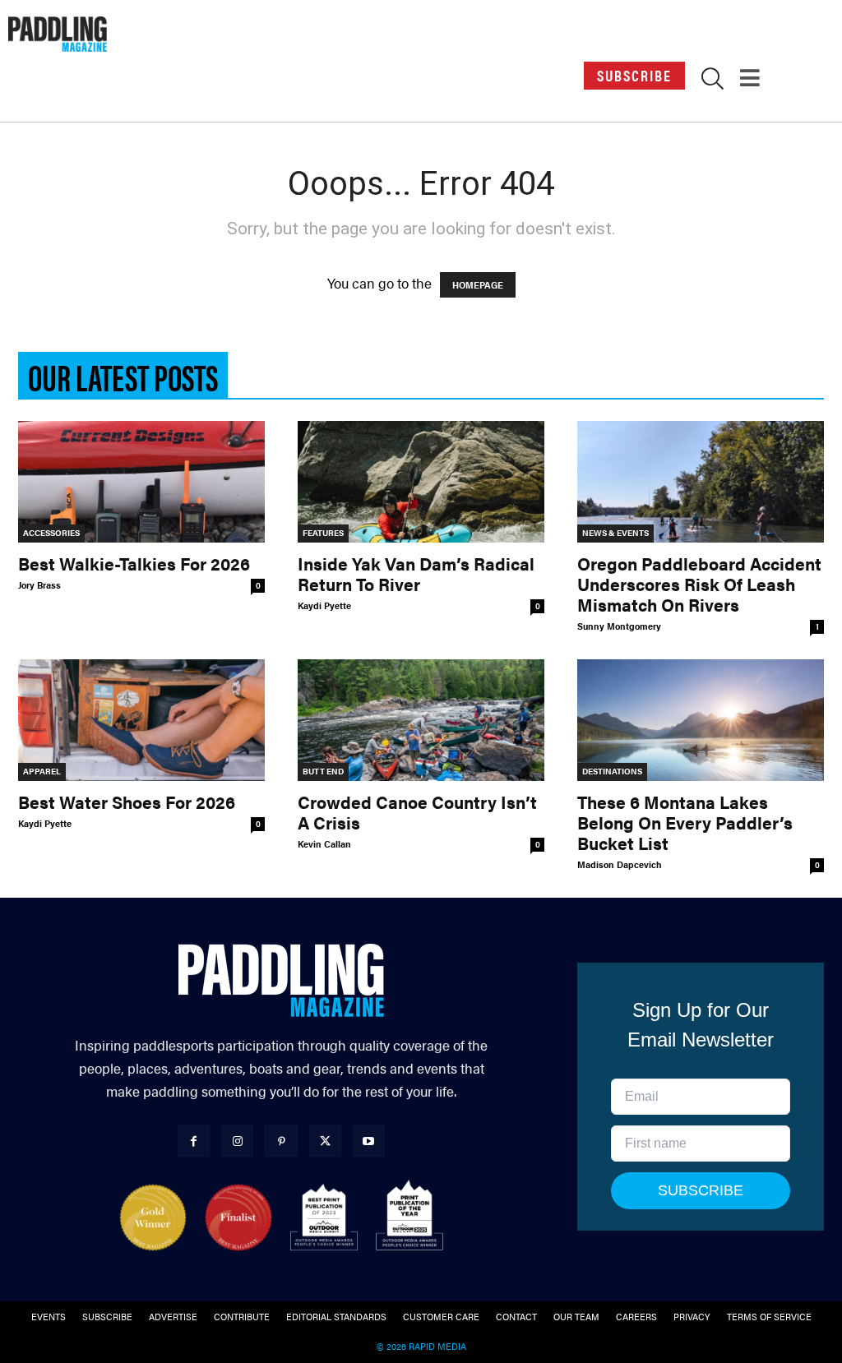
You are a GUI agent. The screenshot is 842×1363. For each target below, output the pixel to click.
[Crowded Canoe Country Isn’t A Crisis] (421, 720)
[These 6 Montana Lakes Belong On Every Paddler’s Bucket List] (700, 720)
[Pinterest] (281, 1141)
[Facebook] (194, 1141)
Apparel (42, 771)
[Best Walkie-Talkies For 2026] (141, 482)
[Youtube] (369, 1141)
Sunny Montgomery (619, 626)
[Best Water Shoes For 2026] (141, 720)
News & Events (615, 532)
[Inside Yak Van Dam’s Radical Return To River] (421, 482)
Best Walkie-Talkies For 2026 (134, 563)
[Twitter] (325, 1141)
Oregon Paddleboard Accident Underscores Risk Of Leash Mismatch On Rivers (699, 584)
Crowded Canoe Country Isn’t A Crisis (417, 811)
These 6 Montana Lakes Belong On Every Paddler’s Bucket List (685, 822)
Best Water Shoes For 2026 (126, 801)
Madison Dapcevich (619, 864)
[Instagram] (237, 1141)
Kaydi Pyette (324, 605)
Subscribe (634, 75)
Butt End (323, 771)
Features (323, 532)
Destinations (612, 771)
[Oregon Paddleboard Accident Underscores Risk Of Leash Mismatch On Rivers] (700, 482)
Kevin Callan (324, 844)
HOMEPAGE (477, 285)
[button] (712, 81)
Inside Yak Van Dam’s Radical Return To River (416, 573)
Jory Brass (39, 585)
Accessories (51, 532)
